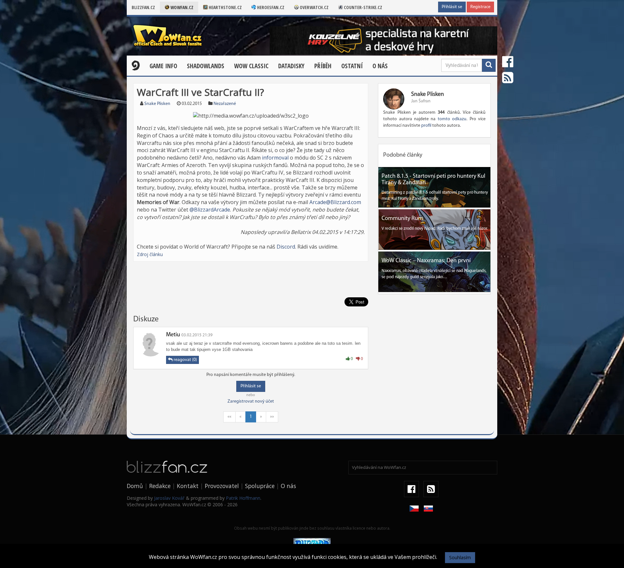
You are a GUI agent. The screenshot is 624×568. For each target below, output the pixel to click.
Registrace (480, 7)
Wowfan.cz (181, 7)
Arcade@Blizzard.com (335, 202)
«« (229, 416)
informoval (275, 157)
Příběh (323, 66)
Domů (135, 486)
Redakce (160, 486)
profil (426, 125)
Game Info (163, 66)
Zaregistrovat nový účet (251, 401)
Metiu (173, 335)
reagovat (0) (185, 359)
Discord (286, 246)
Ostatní (352, 66)
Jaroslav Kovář (169, 498)
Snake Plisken (157, 103)
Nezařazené (225, 103)
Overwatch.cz (314, 7)
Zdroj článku (150, 254)
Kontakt (188, 486)
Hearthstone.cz (225, 7)
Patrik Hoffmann (243, 498)
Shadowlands (205, 66)
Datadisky (291, 66)
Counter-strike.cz (362, 7)
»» (272, 416)
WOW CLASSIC (251, 66)
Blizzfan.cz (143, 7)
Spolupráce (260, 486)
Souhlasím (460, 557)
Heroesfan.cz (270, 7)
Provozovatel (222, 486)
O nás (380, 66)
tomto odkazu (452, 119)
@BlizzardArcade (209, 209)
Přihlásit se (452, 7)
